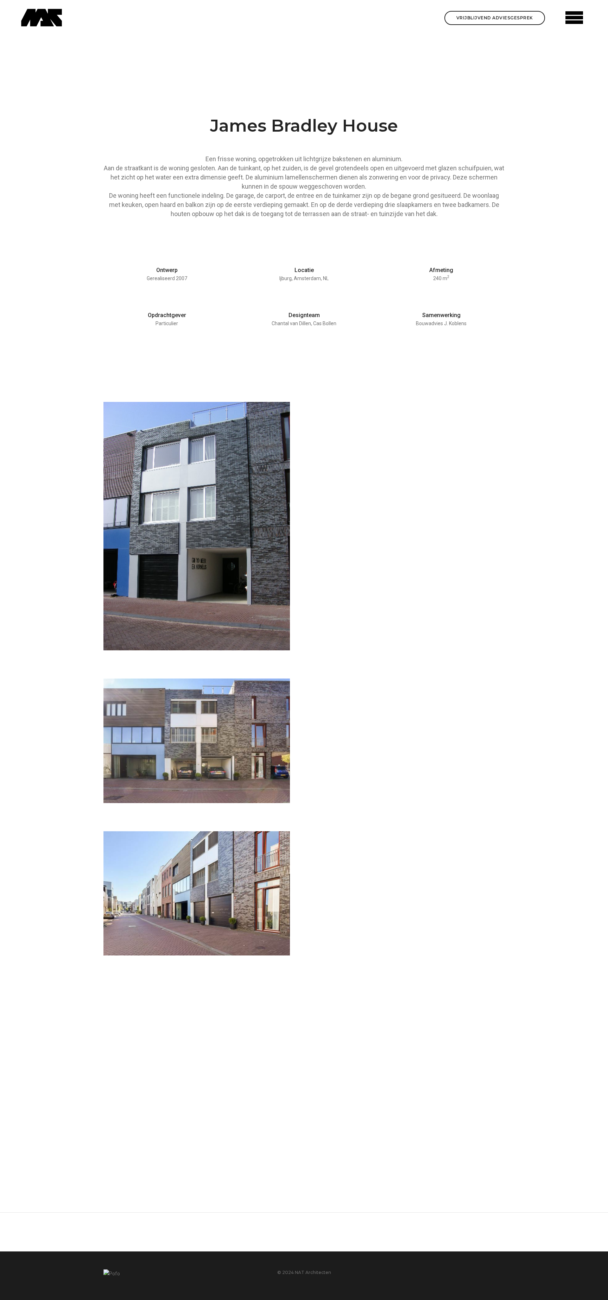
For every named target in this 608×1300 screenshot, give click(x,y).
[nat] (41, 17)
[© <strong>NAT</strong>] (196, 526)
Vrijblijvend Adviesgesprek (494, 17)
